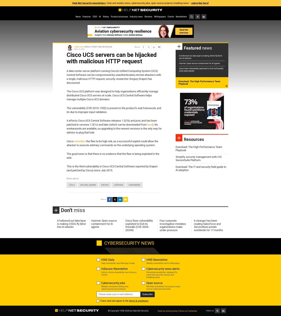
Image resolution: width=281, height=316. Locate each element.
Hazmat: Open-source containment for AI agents (199, 63)
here (150, 124)
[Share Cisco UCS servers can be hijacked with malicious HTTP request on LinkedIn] (153, 47)
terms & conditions (138, 300)
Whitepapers (160, 16)
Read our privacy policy (167, 311)
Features (87, 16)
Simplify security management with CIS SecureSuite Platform (199, 158)
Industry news (136, 16)
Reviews (148, 16)
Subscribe (147, 294)
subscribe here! (200, 3)
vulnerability (134, 184)
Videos (106, 16)
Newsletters (181, 16)
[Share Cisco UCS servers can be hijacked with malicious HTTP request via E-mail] (159, 47)
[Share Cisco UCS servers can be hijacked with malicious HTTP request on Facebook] (143, 47)
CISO (95, 16)
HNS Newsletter (157, 259)
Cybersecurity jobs (113, 283)
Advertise (193, 311)
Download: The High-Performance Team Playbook (199, 82)
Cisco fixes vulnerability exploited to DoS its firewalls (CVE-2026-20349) (139, 225)
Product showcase (119, 16)
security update (88, 184)
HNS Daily (107, 259)
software (118, 184)
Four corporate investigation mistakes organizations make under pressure (173, 225)
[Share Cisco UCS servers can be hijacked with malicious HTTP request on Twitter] (148, 47)
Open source (154, 283)
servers (105, 184)
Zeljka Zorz (79, 47)
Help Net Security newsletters (89, 3)
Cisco (72, 184)
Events (171, 16)
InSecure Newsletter (114, 269)
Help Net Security (141, 311)
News (78, 16)
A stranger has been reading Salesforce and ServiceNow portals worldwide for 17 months (208, 225)
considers (80, 141)
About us (183, 311)
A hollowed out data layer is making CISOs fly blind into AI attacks (71, 223)
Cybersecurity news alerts (163, 269)
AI (100, 16)
